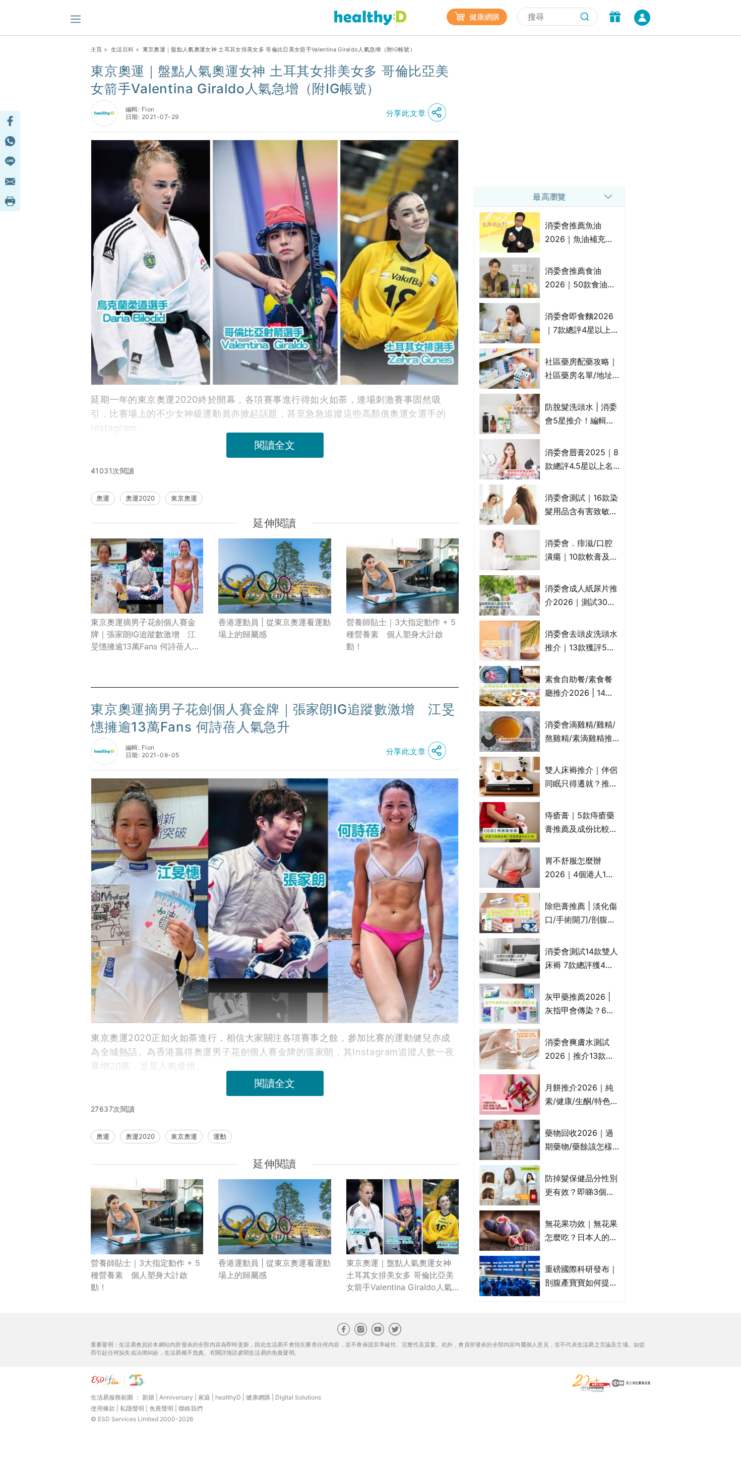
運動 (219, 1136)
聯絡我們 (190, 1408)
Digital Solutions (298, 1397)
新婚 (148, 1397)
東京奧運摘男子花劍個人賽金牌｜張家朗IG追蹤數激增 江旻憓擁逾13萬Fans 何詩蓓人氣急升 (145, 634)
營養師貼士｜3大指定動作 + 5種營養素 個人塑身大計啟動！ (401, 634)
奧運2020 (140, 498)
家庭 (204, 1397)
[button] (419, 113)
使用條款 (103, 1408)
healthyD (228, 1397)
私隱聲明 (132, 1408)
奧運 (102, 498)
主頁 (96, 49)
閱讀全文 (275, 445)
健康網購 (483, 17)
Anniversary (176, 1397)
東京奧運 (184, 498)
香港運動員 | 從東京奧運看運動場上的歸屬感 (274, 628)
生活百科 (122, 49)
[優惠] (615, 18)
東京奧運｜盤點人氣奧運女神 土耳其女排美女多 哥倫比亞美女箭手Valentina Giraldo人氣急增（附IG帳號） (400, 1275)
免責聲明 (161, 1408)
